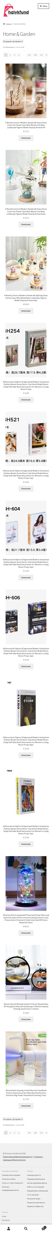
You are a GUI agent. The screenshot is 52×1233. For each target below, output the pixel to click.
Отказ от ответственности (12, 1183)
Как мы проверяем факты (37, 1183)
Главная (9, 24)
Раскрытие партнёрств (36, 1202)
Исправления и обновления (37, 1191)
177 (41, 55)
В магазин (26, 138)
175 (29, 55)
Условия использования (11, 1175)
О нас (4, 1216)
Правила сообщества (35, 1206)
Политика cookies (8, 1179)
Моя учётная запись (8, 1228)
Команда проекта (34, 1175)
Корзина (40, 1226)
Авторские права (33, 1198)
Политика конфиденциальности (17, 1156)
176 (35, 55)
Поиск (26, 1228)
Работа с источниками (35, 1187)
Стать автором (33, 1195)
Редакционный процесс (36, 1179)
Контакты (6, 1220)
